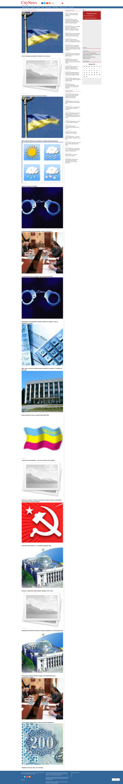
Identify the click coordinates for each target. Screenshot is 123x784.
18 (91, 72)
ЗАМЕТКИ (23, 779)
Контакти (77, 772)
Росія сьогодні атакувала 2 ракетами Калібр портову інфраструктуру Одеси (73, 143)
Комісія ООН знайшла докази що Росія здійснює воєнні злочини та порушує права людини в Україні (72, 73)
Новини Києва (48, 7)
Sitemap (73, 772)
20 (96, 72)
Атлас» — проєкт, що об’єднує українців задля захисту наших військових (71, 14)
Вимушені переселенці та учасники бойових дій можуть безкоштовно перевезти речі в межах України (72, 34)
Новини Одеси (56, 7)
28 (99, 74)
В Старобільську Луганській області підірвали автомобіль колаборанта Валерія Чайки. (72, 54)
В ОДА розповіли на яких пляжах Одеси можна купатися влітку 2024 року (72, 102)
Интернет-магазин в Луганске (89, 57)
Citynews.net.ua (59, 774)
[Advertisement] (90, 32)
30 (86, 76)
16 (86, 72)
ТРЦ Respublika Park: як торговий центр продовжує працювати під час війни (72, 137)
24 (89, 74)
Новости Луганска (24, 9)
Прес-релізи (71, 7)
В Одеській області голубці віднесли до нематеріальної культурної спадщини (72, 108)
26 (94, 74)
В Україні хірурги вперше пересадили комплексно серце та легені (72, 127)
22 (84, 74)
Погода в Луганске (87, 58)
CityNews (29, 3)
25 (91, 74)
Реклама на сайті (63, 7)
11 (91, 70)
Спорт (42, 7)
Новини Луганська (26, 7)
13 (96, 70)
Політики (38, 7)
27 (96, 74)
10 (89, 70)
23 (86, 74)
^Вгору (116, 779)
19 (94, 72)
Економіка (33, 7)
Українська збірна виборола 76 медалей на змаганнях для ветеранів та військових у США (71, 67)
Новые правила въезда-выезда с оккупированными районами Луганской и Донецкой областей (91, 54)
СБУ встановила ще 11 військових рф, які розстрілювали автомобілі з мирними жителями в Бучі (72, 149)
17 (89, 72)
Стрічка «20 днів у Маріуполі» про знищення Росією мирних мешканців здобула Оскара (73, 79)
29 (84, 76)
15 (84, 72)
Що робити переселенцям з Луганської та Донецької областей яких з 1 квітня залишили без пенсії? (72, 40)
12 (94, 70)
